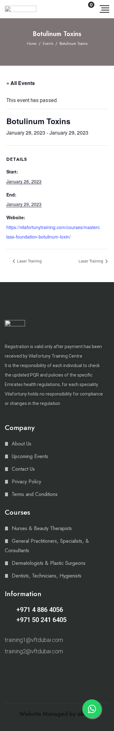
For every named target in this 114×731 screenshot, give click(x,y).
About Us (21, 443)
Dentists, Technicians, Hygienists (46, 575)
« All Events (20, 83)
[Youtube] (30, 668)
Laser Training (29, 260)
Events (48, 43)
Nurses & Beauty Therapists (42, 528)
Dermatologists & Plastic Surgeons (49, 563)
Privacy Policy (26, 481)
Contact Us (23, 469)
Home (31, 43)
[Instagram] (8, 668)
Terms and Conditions (35, 494)
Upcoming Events (30, 456)
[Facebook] (19, 668)
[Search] (73, 9)
